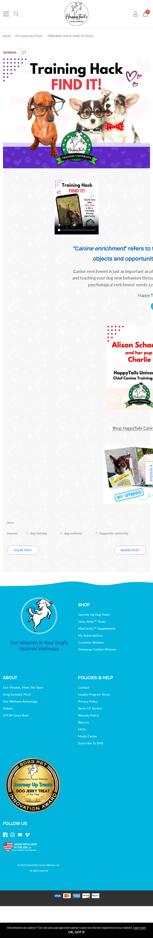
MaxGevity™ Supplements (97, 628)
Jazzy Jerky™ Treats (92, 621)
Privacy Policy (88, 701)
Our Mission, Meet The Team (23, 687)
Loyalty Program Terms (94, 694)
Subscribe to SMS (90, 743)
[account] (135, 13)
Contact (83, 687)
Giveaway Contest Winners (97, 649)
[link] (39, 616)
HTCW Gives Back (16, 715)
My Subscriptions (90, 635)
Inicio (7, 36)
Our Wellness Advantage (20, 701)
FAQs (82, 729)
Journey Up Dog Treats (94, 614)
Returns (83, 722)
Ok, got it (76, 932)
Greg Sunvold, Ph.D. (17, 694)
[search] (16, 13)
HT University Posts (29, 36)
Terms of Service (90, 708)
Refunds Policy (88, 715)
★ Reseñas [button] (151, 473)
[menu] (6, 14)
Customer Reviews (91, 642)
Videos (8, 708)
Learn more (139, 927)
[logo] (76, 14)
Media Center (87, 736)
